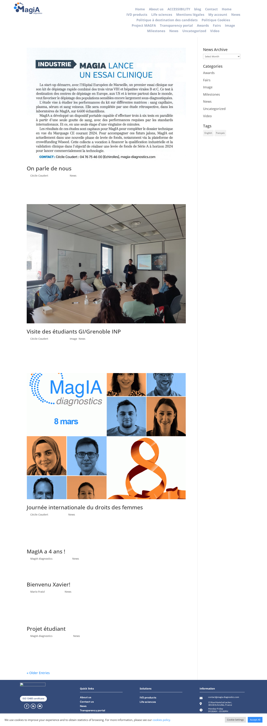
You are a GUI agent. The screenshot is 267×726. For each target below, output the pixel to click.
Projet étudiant (46, 628)
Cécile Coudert (39, 175)
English (208, 132)
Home (140, 9)
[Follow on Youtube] (39, 706)
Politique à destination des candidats (167, 20)
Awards (203, 26)
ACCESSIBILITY (178, 9)
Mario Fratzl (37, 591)
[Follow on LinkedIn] (33, 706)
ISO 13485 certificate (33, 698)
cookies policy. (162, 720)
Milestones (156, 31)
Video (214, 31)
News (235, 15)
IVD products (136, 15)
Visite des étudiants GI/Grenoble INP (74, 331)
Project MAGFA (144, 26)
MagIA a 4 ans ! (46, 551)
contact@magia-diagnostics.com (223, 697)
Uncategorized (194, 31)
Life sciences (161, 15)
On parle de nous (49, 168)
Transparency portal (176, 26)
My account (217, 15)
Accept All (255, 719)
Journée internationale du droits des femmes (85, 507)
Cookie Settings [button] (235, 719)
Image (230, 26)
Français (220, 132)
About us (156, 9)
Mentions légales (190, 15)
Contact (211, 9)
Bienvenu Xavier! (48, 584)
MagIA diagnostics (41, 558)
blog (197, 9)
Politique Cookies (216, 20)
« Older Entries (38, 673)
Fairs (217, 26)
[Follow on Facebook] (26, 706)
